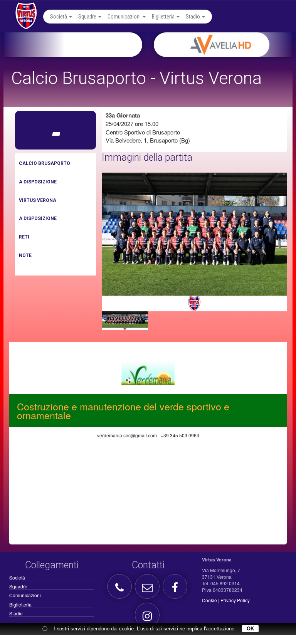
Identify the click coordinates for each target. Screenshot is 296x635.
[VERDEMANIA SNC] (148, 371)
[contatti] (148, 589)
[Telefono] (120, 589)
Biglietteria (164, 16)
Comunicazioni (125, 16)
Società (59, 16)
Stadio (193, 16)
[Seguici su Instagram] (148, 618)
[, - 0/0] (125, 320)
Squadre (88, 16)
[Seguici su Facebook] (176, 589)
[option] (232, 44)
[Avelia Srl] (232, 44)
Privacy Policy (235, 600)
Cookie (209, 600)
